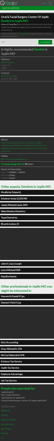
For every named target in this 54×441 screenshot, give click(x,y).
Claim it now (24, 33)
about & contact (8, 419)
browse (4, 433)
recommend (45, 42)
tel (9, 76)
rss (2, 437)
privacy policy (8, 424)
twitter (4, 415)
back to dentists (11, 7)
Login (43, 3)
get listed (6, 428)
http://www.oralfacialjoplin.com (14, 159)
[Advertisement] (27, 108)
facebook (5, 410)
